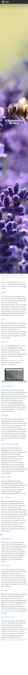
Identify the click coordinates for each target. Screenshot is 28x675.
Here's (16, 409)
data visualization (5, 277)
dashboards (12, 277)
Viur (7, 623)
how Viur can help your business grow (15, 639)
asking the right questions (10, 611)
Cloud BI (6, 278)
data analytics (22, 275)
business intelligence (13, 275)
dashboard (5, 345)
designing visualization (18, 360)
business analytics (19, 277)
